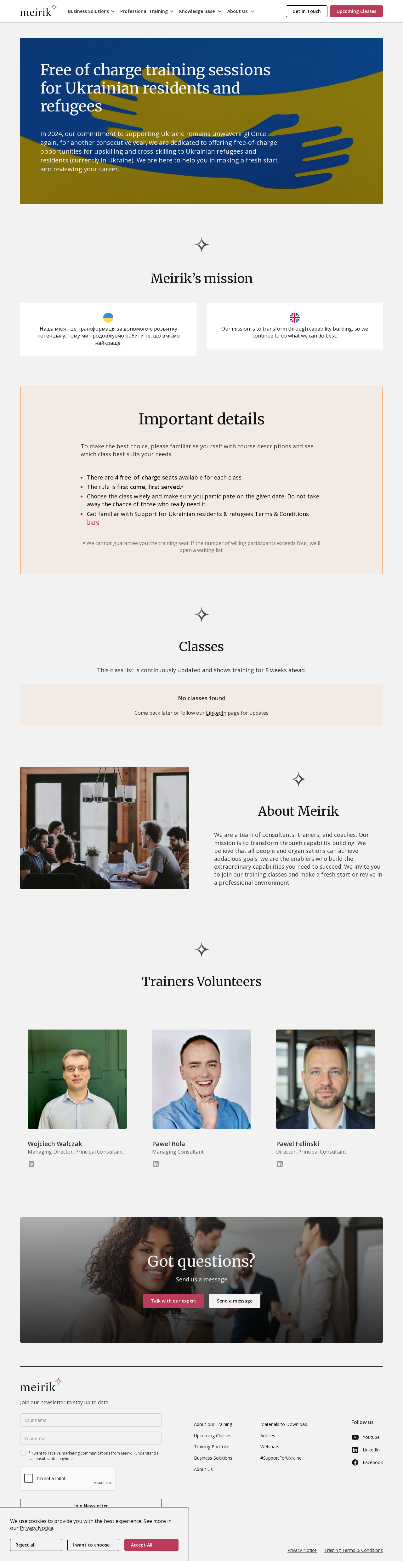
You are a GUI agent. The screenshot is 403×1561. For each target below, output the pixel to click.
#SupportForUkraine (281, 1458)
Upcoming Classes (212, 1436)
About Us (203, 1469)
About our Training (213, 1424)
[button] (91, 11)
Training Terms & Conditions (353, 1550)
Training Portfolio (212, 1447)
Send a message (235, 1301)
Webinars (269, 1447)
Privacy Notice (302, 1550)
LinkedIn (216, 712)
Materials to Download (283, 1424)
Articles (267, 1436)
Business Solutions (213, 1458)
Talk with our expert (173, 1301)
